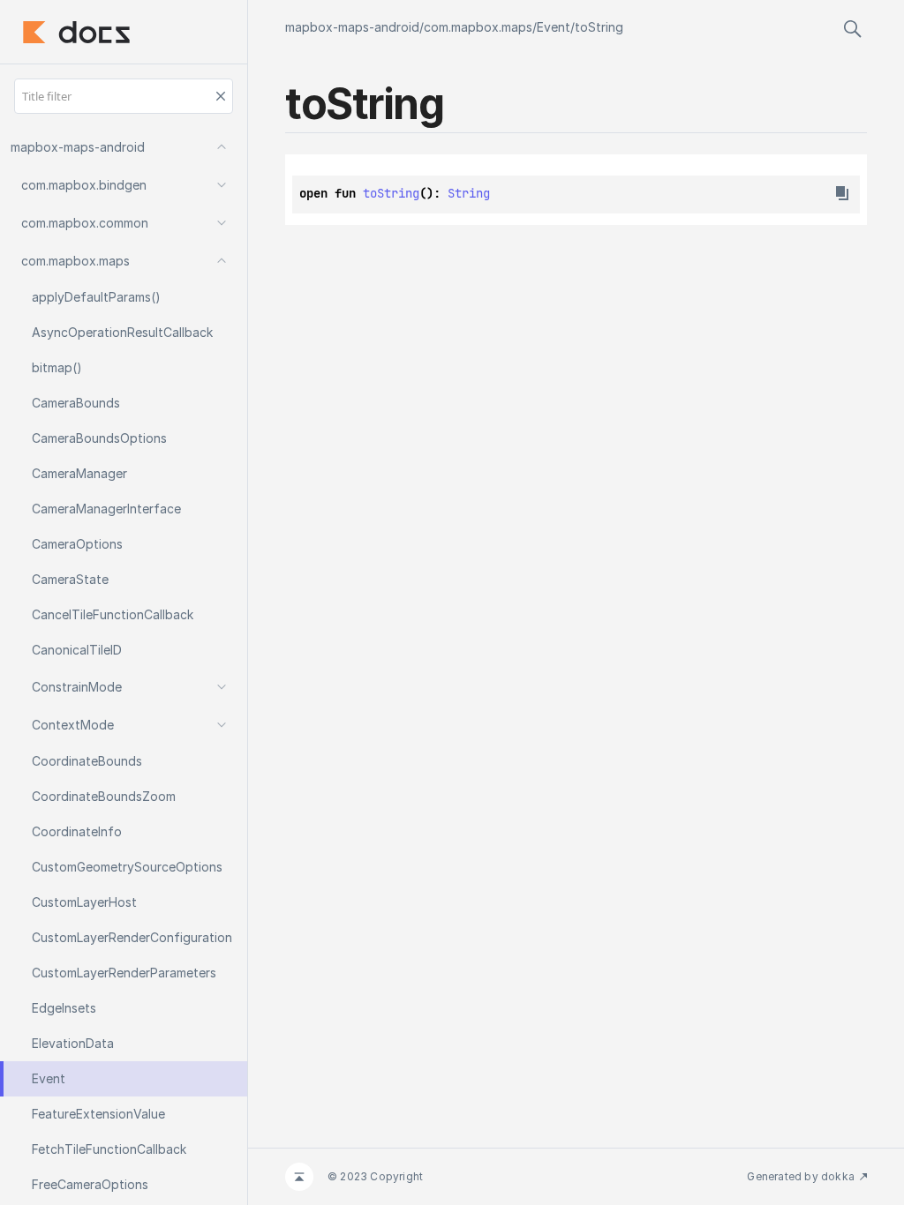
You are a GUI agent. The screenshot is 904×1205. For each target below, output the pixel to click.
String (469, 193)
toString (599, 26)
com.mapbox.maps (478, 26)
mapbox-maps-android (352, 26)
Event (553, 26)
